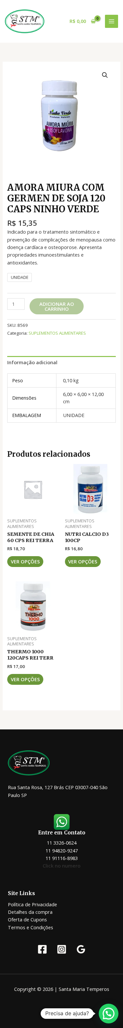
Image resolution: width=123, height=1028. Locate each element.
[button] (105, 75)
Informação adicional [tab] (32, 362)
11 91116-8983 (62, 858)
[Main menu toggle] (111, 21)
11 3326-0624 (61, 842)
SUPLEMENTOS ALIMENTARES (57, 333)
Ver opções (25, 561)
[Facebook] (42, 949)
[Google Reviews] (81, 949)
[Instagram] (62, 949)
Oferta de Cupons (27, 919)
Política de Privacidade (32, 904)
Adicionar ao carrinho (56, 306)
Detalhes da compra (30, 912)
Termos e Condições (30, 927)
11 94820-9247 (62, 850)
